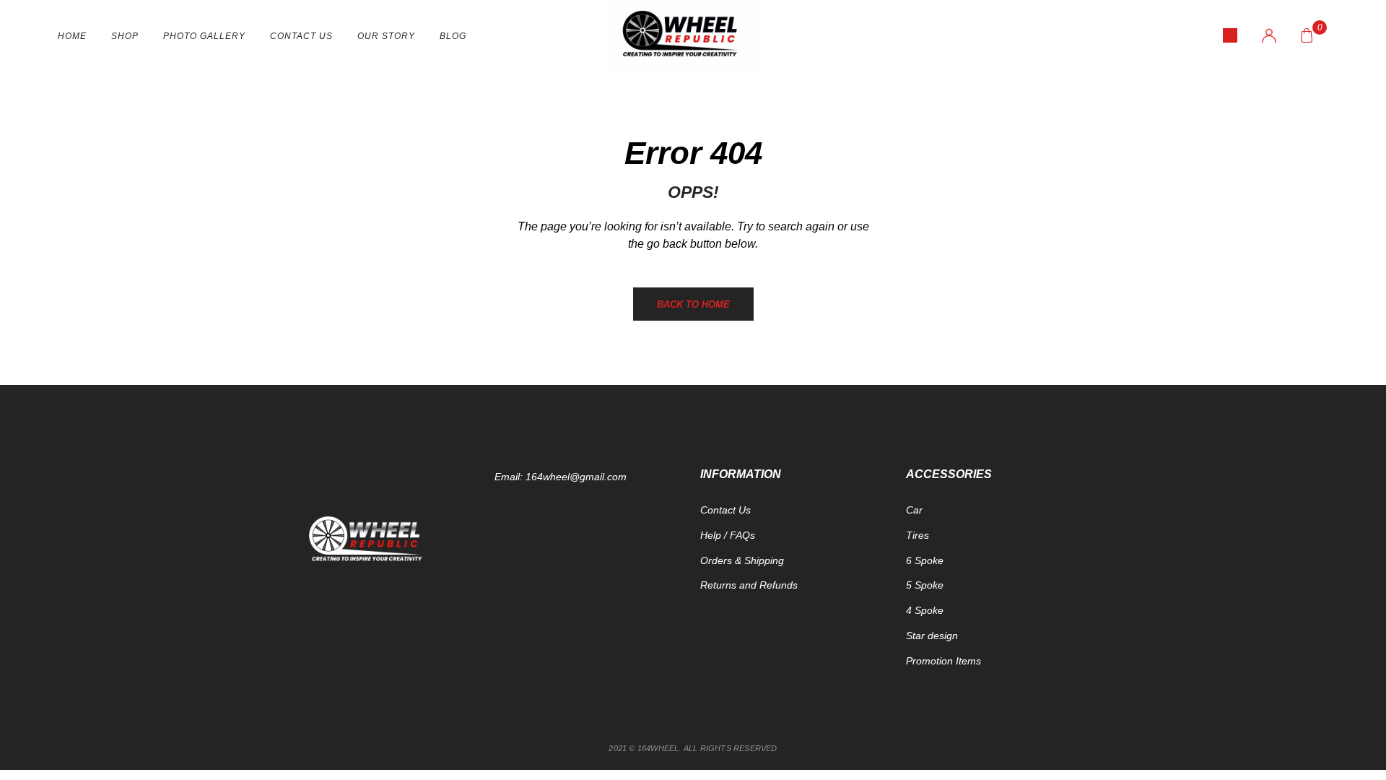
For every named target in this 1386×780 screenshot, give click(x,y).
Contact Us (301, 36)
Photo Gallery (204, 36)
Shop (125, 36)
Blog (453, 36)
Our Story (386, 36)
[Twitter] (339, 652)
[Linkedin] (447, 652)
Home (72, 36)
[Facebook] (303, 652)
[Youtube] (375, 652)
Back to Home (693, 304)
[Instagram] (411, 652)
